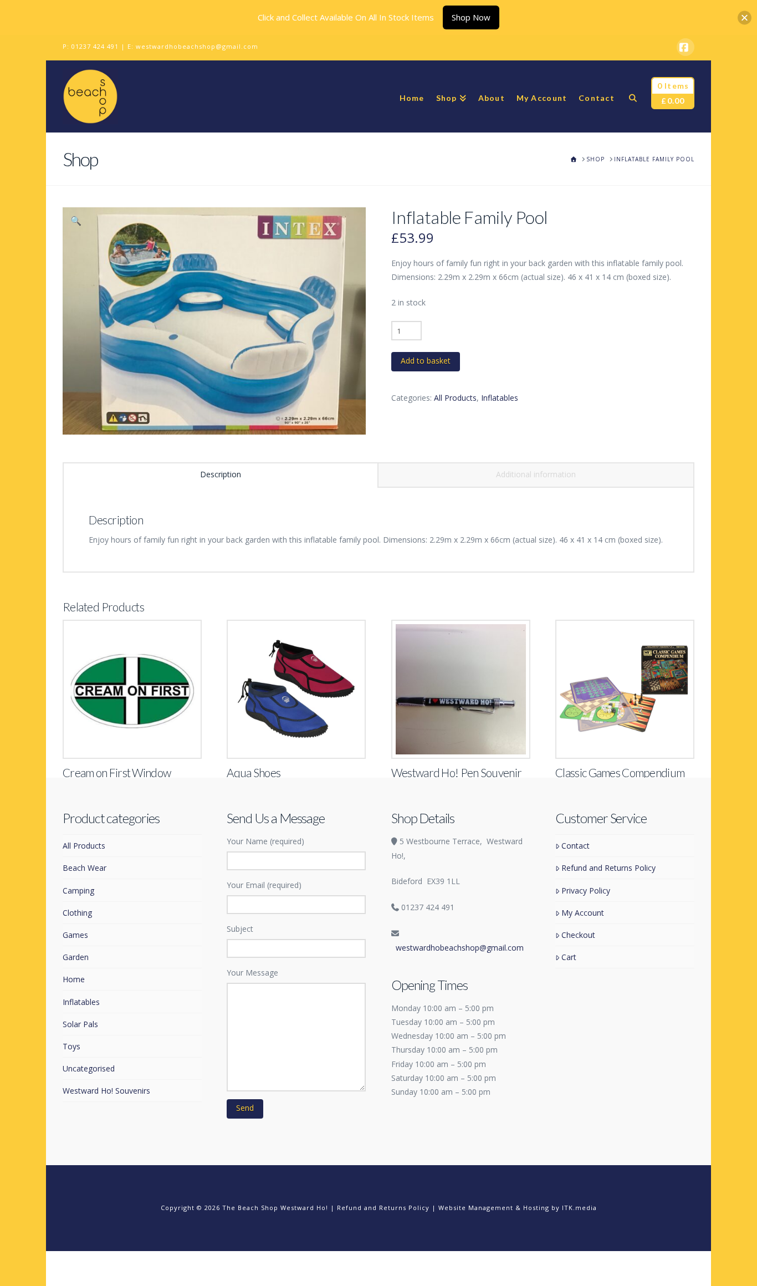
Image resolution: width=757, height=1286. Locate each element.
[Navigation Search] (632, 96)
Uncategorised (89, 1068)
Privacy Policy (585, 890)
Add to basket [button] (137, 738)
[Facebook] (685, 47)
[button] (76, 220)
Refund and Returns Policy (608, 868)
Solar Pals (80, 1024)
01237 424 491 (95, 46)
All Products (455, 397)
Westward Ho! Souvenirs (106, 1090)
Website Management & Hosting (493, 1207)
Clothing (77, 912)
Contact (575, 845)
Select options (299, 738)
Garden (76, 957)
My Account (582, 912)
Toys (71, 1046)
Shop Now (471, 17)
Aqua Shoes (253, 772)
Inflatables (499, 397)
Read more (625, 738)
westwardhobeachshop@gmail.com (197, 46)
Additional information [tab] (536, 474)
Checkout (578, 935)
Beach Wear (84, 868)
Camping (78, 890)
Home (74, 979)
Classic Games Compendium (619, 772)
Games (75, 935)
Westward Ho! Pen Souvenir (456, 772)
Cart (568, 957)
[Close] (744, 17)
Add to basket (426, 360)
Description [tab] (220, 474)
